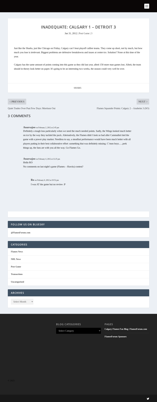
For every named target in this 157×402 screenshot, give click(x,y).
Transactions (17, 274)
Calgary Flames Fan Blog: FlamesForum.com (126, 329)
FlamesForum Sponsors (115, 336)
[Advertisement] (30, 352)
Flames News (17, 252)
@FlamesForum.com (20, 233)
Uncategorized (17, 282)
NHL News (16, 259)
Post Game (84, 33)
